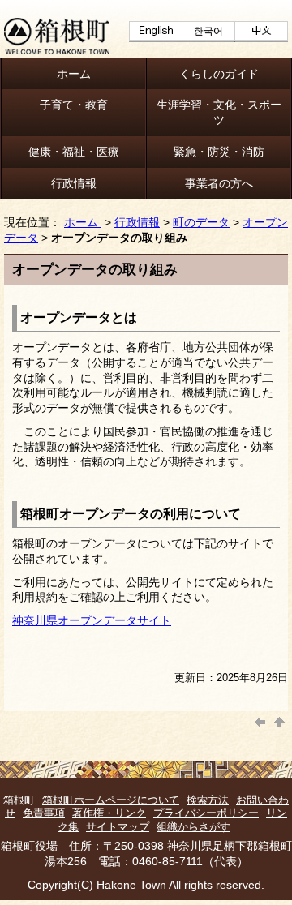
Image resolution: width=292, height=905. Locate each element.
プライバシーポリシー (206, 813)
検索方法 (208, 800)
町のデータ (201, 222)
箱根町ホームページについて (110, 800)
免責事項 (44, 813)
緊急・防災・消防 (219, 151)
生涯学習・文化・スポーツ (219, 112)
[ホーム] (57, 50)
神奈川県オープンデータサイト (91, 620)
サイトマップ (117, 827)
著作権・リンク (109, 813)
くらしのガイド (219, 73)
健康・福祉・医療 (73, 151)
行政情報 (74, 183)
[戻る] (260, 720)
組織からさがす (193, 827)
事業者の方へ (219, 183)
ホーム (74, 73)
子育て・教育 (74, 104)
